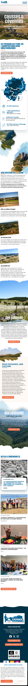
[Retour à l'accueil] (4, 2)
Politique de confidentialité (13, 683)
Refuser (20, 681)
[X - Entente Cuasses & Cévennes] (14, 636)
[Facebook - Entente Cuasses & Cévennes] (10, 636)
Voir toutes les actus (7, 588)
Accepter (6, 681)
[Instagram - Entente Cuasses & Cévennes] (18, 636)
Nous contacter (13, 640)
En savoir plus (5, 73)
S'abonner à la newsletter (13, 644)
